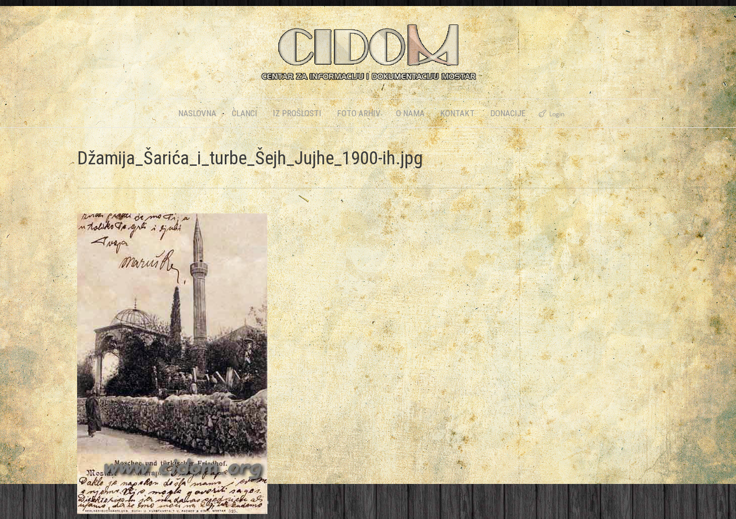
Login (556, 114)
